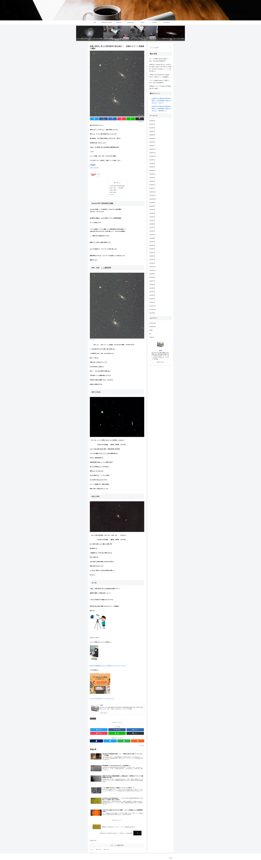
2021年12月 (152, 306)
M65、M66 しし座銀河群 (116, 188)
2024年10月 (152, 199)
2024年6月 (152, 213)
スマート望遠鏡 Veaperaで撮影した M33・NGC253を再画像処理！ (159, 60)
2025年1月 (152, 188)
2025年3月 (152, 181)
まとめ (112, 194)
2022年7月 (152, 281)
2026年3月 (152, 138)
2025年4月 (152, 177)
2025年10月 (152, 156)
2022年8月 (152, 277)
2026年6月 (152, 127)
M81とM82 (113, 192)
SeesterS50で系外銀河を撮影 (117, 185)
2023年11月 (152, 234)
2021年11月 (152, 309)
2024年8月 (152, 206)
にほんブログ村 (94, 167)
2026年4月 (152, 135)
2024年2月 (152, 227)
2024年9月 (152, 202)
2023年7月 (152, 241)
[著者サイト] (101, 713)
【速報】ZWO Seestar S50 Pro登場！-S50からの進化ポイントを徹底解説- (159, 76)
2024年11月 (152, 195)
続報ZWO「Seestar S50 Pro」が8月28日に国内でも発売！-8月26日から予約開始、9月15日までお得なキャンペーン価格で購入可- (160, 68)
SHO (101, 705)
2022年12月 (152, 266)
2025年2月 (152, 184)
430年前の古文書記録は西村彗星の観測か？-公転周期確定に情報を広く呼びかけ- (162, 100)
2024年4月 (152, 220)
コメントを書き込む (117, 845)
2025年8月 (152, 163)
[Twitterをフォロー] (103, 713)
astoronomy (93, 718)
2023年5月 (152, 249)
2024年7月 (152, 209)
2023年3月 (152, 256)
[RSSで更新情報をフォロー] (106, 713)
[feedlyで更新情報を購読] (105, 713)
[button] (170, 47)
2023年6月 (152, 245)
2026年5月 (152, 131)
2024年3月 (152, 224)
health (151, 330)
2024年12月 (152, 192)
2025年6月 (152, 170)
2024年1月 (152, 231)
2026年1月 (152, 145)
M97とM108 (113, 190)
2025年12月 (152, 149)
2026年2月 (152, 142)
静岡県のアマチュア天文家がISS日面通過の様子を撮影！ (160, 87)
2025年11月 (152, 152)
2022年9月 (152, 274)
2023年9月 (152, 238)
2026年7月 (152, 124)
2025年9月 (152, 160)
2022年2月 (152, 298)
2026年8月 (152, 120)
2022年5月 (152, 288)
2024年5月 (152, 217)
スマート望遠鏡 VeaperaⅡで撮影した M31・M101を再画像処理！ (159, 81)
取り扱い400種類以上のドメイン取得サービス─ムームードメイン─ (108, 665)
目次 (115, 182)
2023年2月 (152, 259)
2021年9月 (152, 313)
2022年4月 (152, 291)
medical (151, 337)
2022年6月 (152, 284)
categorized (152, 326)
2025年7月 (152, 167)
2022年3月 (152, 295)
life (150, 333)
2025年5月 (152, 174)
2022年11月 (152, 270)
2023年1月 (152, 263)
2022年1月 (152, 302)
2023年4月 (152, 252)
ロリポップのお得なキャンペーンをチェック (102, 698)
